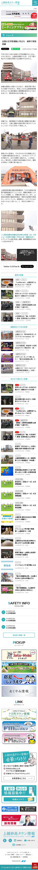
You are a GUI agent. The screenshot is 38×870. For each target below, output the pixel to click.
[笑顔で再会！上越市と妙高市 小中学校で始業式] (7, 553)
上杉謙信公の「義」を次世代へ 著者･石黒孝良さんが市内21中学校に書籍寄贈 (25, 435)
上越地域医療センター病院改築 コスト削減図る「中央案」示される (25, 459)
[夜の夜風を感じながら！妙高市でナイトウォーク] (7, 400)
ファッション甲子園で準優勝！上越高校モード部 (24, 530)
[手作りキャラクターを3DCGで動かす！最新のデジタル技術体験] (7, 388)
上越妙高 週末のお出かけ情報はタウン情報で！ (25, 518)
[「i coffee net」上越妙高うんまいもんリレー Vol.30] (7, 412)
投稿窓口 (19, 840)
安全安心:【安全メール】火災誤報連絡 (25, 483)
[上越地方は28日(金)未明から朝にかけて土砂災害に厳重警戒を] (7, 541)
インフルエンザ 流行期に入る (25, 565)
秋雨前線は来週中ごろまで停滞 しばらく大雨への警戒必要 (25, 471)
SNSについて (20, 854)
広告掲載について (21, 845)
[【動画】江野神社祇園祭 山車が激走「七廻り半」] (7, 423)
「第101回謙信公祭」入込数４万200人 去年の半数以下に (26, 577)
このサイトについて (12, 852)
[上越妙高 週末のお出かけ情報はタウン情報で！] (7, 518)
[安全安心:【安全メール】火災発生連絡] (7, 506)
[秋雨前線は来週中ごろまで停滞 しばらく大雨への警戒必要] (7, 471)
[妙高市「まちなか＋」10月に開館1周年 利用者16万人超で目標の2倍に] (7, 447)
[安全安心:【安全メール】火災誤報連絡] (7, 482)
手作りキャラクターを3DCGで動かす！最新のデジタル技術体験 (25, 388)
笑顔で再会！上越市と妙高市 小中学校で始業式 (25, 553)
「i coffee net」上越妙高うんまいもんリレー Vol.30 (25, 412)
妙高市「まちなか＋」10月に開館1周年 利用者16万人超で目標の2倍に (25, 447)
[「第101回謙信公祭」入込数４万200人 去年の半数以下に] (7, 577)
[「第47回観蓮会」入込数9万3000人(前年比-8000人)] (7, 589)
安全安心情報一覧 (19, 635)
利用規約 (25, 857)
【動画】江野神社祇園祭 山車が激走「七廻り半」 (25, 424)
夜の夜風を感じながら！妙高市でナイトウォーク (25, 400)
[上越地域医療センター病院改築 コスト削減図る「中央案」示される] (7, 459)
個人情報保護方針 (15, 857)
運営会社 (28, 854)
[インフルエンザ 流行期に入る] (7, 565)
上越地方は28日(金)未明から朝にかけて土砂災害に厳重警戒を (25, 542)
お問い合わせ (31, 840)
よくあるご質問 (9, 854)
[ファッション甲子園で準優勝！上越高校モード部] (7, 530)
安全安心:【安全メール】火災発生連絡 (25, 506)
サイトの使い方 (24, 852)
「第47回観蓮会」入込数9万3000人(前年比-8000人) (25, 589)
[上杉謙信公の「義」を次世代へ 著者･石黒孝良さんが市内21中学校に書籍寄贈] (7, 435)
